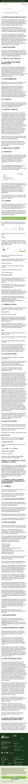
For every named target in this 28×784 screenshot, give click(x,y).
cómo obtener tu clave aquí (7, 338)
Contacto (3, 761)
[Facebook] (2, 753)
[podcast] (9, 753)
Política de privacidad (18, 762)
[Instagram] (4, 753)
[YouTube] (7, 753)
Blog (2, 764)
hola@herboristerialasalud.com (6, 746)
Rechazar (14, 779)
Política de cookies (17, 764)
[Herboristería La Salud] (8, 4)
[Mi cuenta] (23, 4)
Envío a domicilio (4, 759)
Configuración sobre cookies (7, 781)
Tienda (2, 762)
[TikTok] (12, 753)
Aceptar (14, 777)
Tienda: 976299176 (4, 747)
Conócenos (3, 757)
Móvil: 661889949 (4, 748)
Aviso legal (16, 757)
